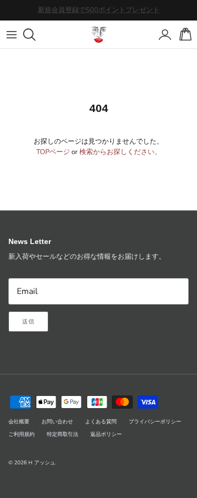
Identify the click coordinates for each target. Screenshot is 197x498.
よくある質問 (101, 421)
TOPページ (53, 152)
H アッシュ (41, 462)
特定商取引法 (62, 434)
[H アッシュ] (99, 34)
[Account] (162, 34)
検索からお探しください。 (120, 152)
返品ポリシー (106, 434)
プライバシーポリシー (155, 421)
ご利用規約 (21, 434)
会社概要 (18, 421)
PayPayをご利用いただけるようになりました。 (99, 14)
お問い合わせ (57, 421)
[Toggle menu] (11, 34)
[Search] (34, 34)
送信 (28, 322)
